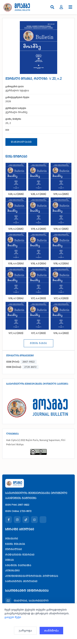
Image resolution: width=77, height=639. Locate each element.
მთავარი (11, 538)
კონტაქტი (12, 570)
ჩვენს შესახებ (15, 543)
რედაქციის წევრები (20, 554)
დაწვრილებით (21, 142)
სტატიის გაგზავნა (18, 565)
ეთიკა (9, 559)
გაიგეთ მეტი (12, 617)
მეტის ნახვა (38, 343)
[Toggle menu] (70, 7)
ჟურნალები (13, 549)
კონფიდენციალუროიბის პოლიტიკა (31, 575)
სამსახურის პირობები (21, 581)
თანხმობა (51, 630)
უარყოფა (25, 630)
